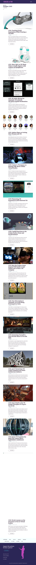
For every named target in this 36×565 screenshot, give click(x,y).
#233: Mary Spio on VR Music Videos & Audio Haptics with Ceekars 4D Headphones (17, 66)
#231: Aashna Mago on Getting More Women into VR (17, 133)
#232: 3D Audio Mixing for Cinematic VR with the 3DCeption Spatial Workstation (17, 100)
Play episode (12, 144)
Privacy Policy (5, 557)
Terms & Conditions (6, 555)
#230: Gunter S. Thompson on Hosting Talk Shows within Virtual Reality (17, 166)
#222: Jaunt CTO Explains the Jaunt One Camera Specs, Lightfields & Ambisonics (17, 438)
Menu (31, 1)
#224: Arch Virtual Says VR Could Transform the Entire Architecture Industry (16, 370)
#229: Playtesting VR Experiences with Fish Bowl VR (17, 199)
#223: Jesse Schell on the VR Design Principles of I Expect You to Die (17, 404)
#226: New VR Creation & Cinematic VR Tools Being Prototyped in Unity (16, 302)
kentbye (10, 68)
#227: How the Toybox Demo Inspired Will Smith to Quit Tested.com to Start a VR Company (17, 268)
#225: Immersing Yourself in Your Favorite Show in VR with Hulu (17, 336)
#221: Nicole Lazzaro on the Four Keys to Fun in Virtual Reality (16, 521)
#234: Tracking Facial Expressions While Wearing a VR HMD (17, 32)
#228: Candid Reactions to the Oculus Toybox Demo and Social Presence (17, 233)
